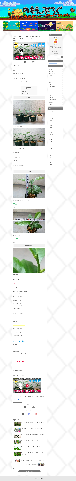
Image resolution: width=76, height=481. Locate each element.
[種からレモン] (11, 26)
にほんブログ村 (16, 399)
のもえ (55, 44)
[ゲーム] (64, 26)
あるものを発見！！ (26, 93)
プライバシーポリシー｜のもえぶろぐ (38, 478)
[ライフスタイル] (29, 26)
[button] (33, 62)
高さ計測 (24, 91)
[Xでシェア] (25, 62)
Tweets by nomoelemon (53, 63)
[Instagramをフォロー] (29, 414)
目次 (29, 87)
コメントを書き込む (29, 471)
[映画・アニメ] (47, 26)
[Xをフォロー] (23, 414)
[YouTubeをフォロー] (35, 414)
